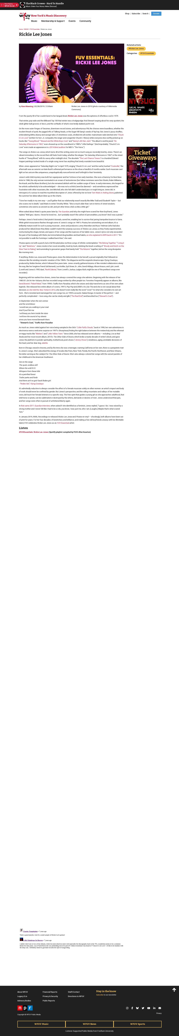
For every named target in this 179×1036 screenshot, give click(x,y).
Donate (156, 13)
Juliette (44, 343)
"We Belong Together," (108, 243)
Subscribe (136, 13)
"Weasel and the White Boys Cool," (54, 141)
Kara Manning (27, 106)
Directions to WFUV (76, 996)
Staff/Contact (74, 992)
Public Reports (49, 1000)
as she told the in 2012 (41, 290)
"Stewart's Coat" (105, 296)
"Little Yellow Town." (55, 333)
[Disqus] (71, 954)
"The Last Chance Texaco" (90, 158)
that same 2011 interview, (35, 405)
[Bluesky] (137, 1008)
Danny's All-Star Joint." (82, 141)
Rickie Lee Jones (75, 116)
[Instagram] (127, 1008)
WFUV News (89, 1024)
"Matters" (39, 333)
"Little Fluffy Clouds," (85, 327)
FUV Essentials (35, 29)
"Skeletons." (31, 246)
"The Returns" (85, 249)
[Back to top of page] (174, 989)
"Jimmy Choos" (80, 340)
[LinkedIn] (154, 1008)
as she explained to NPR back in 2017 (101, 235)
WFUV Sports (137, 1024)
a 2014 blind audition (56, 147)
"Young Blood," (34, 141)
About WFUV (22, 992)
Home (21, 29)
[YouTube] (149, 1008)
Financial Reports (50, 992)
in (107, 192)
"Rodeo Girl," (31, 383)
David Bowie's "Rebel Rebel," (30, 283)
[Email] (160, 1008)
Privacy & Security (50, 996)
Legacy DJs (22, 996)
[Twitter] (143, 1008)
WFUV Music (41, 1024)
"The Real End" (77, 296)
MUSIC (26, 29)
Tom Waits (96, 192)
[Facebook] (132, 1008)
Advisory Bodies (24, 1000)
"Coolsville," (115, 166)
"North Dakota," (51, 269)
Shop (127, 13)
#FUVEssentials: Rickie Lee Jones (33, 432)
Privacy (159, 1013)
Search (145, 13)
